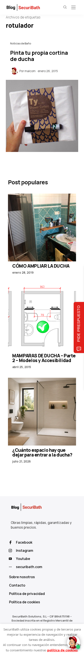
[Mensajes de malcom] (14, 70)
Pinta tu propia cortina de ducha (39, 56)
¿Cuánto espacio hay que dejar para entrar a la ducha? (42, 452)
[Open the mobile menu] (73, 8)
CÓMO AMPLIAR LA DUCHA (41, 266)
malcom (30, 71)
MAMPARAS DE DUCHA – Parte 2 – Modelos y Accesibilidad (43, 358)
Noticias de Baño (20, 43)
